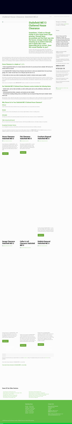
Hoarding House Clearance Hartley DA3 (10, 395)
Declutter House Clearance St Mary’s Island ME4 (37, 395)
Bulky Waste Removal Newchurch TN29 (36, 396)
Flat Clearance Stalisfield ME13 (26, 138)
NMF (29, 420)
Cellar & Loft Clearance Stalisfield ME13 (27, 243)
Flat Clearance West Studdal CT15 (35, 391)
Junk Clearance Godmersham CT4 (9, 391)
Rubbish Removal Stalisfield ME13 (44, 242)
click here (47, 357)
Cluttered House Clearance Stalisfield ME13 (62, 16)
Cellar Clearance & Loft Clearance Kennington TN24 (12, 392)
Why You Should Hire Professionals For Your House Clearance (8, 348)
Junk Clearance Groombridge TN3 (9, 397)
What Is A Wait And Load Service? (34, 349)
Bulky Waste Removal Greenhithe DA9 (10, 396)
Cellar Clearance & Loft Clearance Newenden (37, 392)
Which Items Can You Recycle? (21, 349)
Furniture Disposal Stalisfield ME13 (44, 138)
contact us (26, 357)
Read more (5, 153)
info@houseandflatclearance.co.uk (57, 413)
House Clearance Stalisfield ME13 (8, 138)
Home (50, 16)
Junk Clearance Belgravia (33, 397)
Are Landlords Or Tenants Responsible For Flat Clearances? (47, 348)
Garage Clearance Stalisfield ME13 (8, 242)
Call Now (1, 423)
